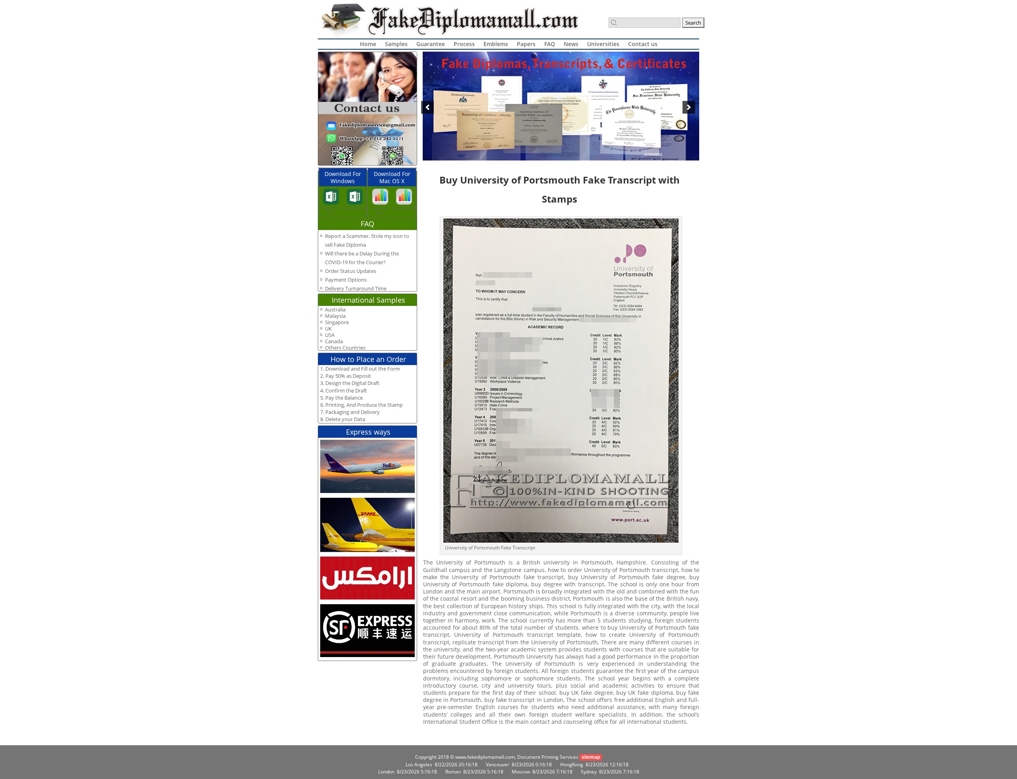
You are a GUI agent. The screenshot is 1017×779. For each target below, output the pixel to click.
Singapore (337, 322)
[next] (689, 107)
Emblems (495, 44)
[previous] (427, 107)
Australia (335, 309)
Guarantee (430, 44)
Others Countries (345, 347)
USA (329, 335)
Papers (526, 44)
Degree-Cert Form (330, 210)
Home (368, 44)
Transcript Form (354, 208)
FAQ (549, 44)
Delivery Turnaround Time (356, 288)
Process (464, 44)
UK (328, 328)
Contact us (642, 44)
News (571, 44)
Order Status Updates (350, 270)
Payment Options (346, 279)
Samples (396, 44)
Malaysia (335, 316)
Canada (334, 341)
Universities (603, 44)
